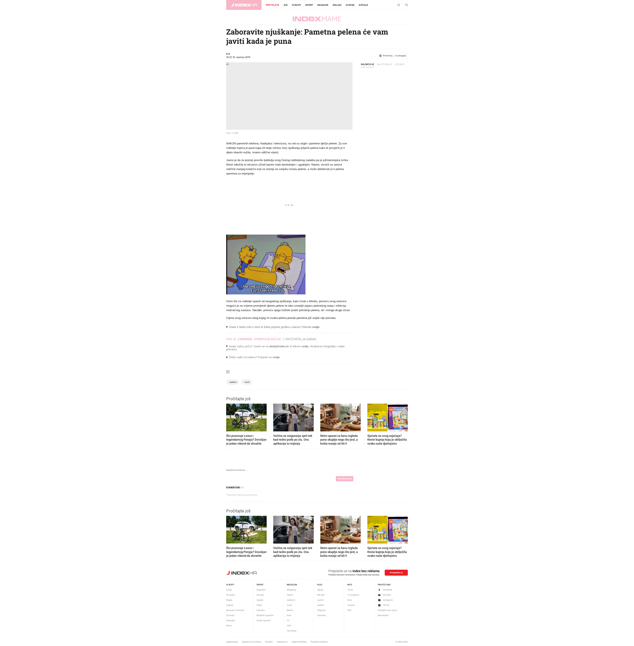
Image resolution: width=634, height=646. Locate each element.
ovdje (305, 346)
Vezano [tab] (400, 64)
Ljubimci (291, 600)
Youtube (387, 595)
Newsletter (383, 615)
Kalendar (230, 620)
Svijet (229, 590)
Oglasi (337, 5)
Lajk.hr (320, 600)
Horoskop (291, 630)
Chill (289, 625)
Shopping (291, 590)
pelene (233, 382)
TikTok (386, 605)
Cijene (350, 5)
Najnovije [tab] (367, 64)
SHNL (259, 605)
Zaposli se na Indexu (251, 642)
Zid (286, 5)
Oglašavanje (232, 642)
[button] (230, 416)
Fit (288, 620)
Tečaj (350, 590)
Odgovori (321, 610)
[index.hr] (244, 5)
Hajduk (260, 600)
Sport (309, 5)
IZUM (246, 382)
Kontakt (269, 642)
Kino (349, 600)
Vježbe (320, 605)
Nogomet (261, 590)
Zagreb (229, 605)
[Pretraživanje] (405, 5)
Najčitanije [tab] (384, 64)
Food (289, 605)
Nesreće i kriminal (235, 610)
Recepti (321, 595)
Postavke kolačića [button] (319, 642)
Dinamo (260, 595)
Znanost (230, 615)
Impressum (282, 642)
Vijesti (296, 5)
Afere (229, 625)
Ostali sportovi (264, 620)
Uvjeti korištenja (299, 642)
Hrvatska (230, 595)
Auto (289, 615)
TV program (353, 595)
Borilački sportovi (265, 615)
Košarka (261, 610)
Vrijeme (351, 605)
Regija (229, 600)
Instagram (388, 600)
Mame (290, 610)
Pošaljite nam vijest (387, 610)
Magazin (292, 584)
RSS (349, 610)
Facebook (387, 590)
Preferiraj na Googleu (394, 56)
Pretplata (272, 5)
